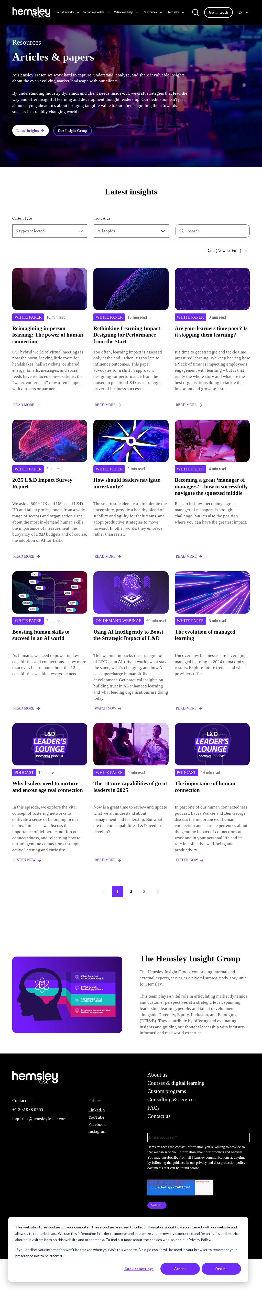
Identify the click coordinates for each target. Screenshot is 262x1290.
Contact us (158, 1116)
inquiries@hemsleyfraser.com (39, 1118)
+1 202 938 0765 (27, 1109)
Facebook (97, 1124)
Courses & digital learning (176, 1083)
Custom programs (166, 1091)
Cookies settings (139, 1268)
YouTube (96, 1117)
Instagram (97, 1131)
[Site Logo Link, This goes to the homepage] (31, 12)
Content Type (22, 218)
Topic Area (102, 218)
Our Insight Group (72, 131)
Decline (221, 1268)
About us (157, 1075)
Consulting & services (171, 1099)
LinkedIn (96, 1110)
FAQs (153, 1108)
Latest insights (27, 131)
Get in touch (218, 12)
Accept (180, 1268)
